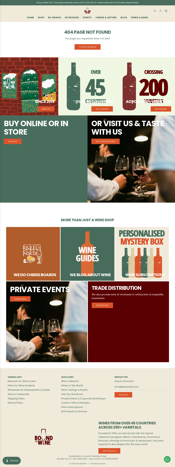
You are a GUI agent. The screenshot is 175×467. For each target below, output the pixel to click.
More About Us (109, 451)
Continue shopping (87, 47)
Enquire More (20, 299)
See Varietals (161, 109)
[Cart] (166, 11)
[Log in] (160, 11)
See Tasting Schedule (105, 141)
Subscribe (123, 394)
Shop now (12, 141)
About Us (46, 109)
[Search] (155, 11)
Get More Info (102, 305)
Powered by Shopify (98, 464)
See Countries (102, 109)
